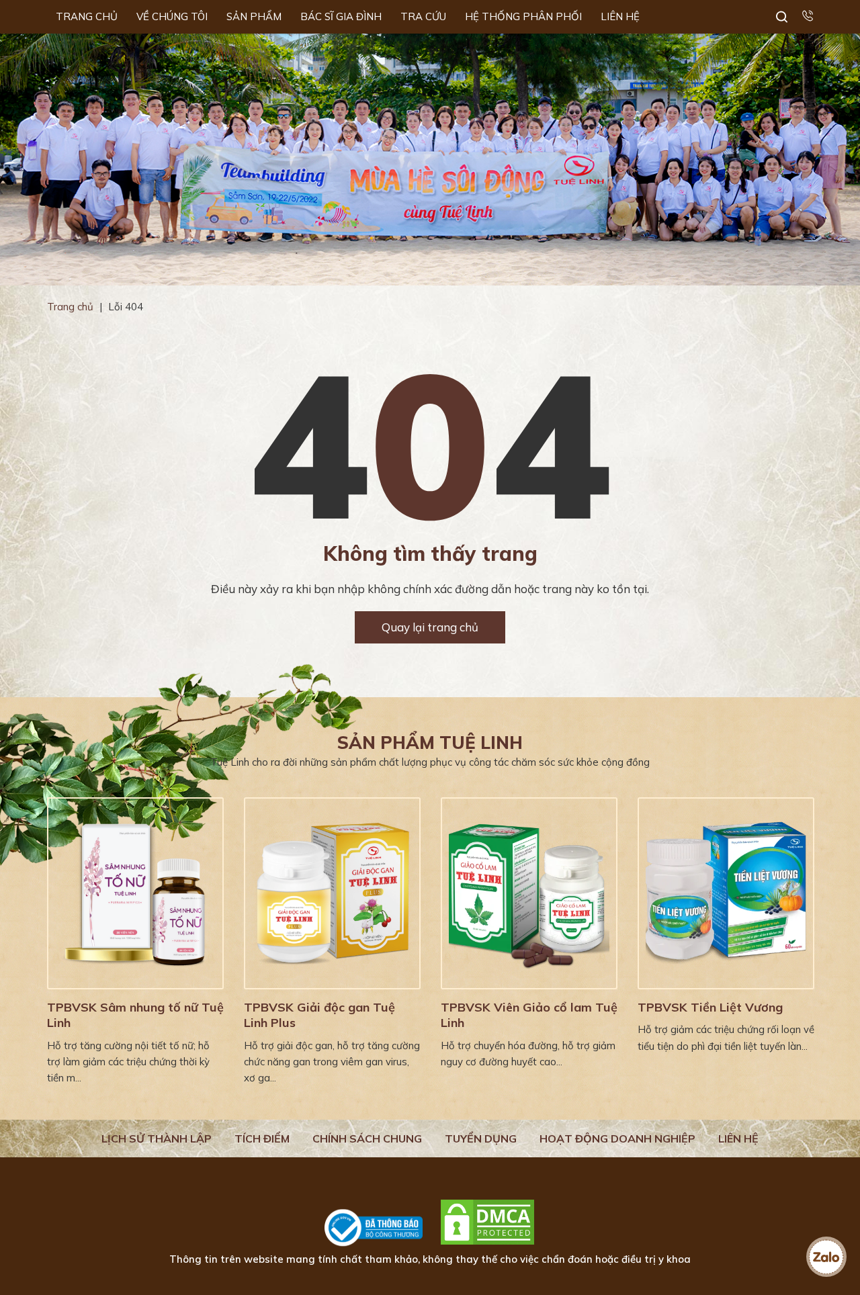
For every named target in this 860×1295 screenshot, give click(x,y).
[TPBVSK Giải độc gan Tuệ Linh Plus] (332, 893)
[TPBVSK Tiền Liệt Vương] (726, 893)
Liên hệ (738, 1138)
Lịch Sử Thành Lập (156, 1138)
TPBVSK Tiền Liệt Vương (710, 1007)
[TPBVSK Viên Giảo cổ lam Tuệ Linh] (529, 893)
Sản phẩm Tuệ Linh (430, 742)
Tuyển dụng (481, 1138)
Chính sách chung (367, 1138)
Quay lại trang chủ (430, 627)
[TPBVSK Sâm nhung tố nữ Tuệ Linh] (135, 893)
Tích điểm (262, 1138)
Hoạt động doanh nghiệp (617, 1138)
